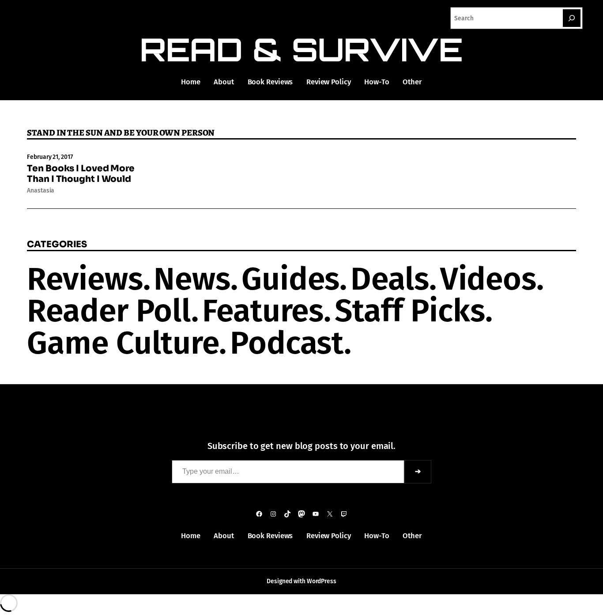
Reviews (85, 279)
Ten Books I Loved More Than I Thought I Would (81, 174)
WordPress (321, 581)
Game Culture (123, 343)
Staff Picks (410, 311)
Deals (389, 279)
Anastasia (40, 190)
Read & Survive (302, 49)
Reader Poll (109, 311)
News (192, 279)
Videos (488, 279)
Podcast (287, 343)
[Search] (571, 18)
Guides (290, 279)
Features (263, 311)
